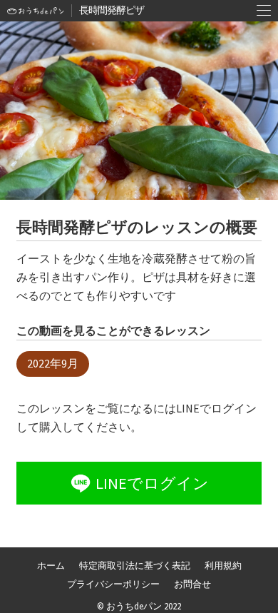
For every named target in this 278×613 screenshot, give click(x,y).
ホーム (51, 565)
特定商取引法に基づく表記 (134, 565)
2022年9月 (52, 363)
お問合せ (192, 583)
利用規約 (223, 565)
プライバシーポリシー (113, 583)
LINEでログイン (152, 483)
